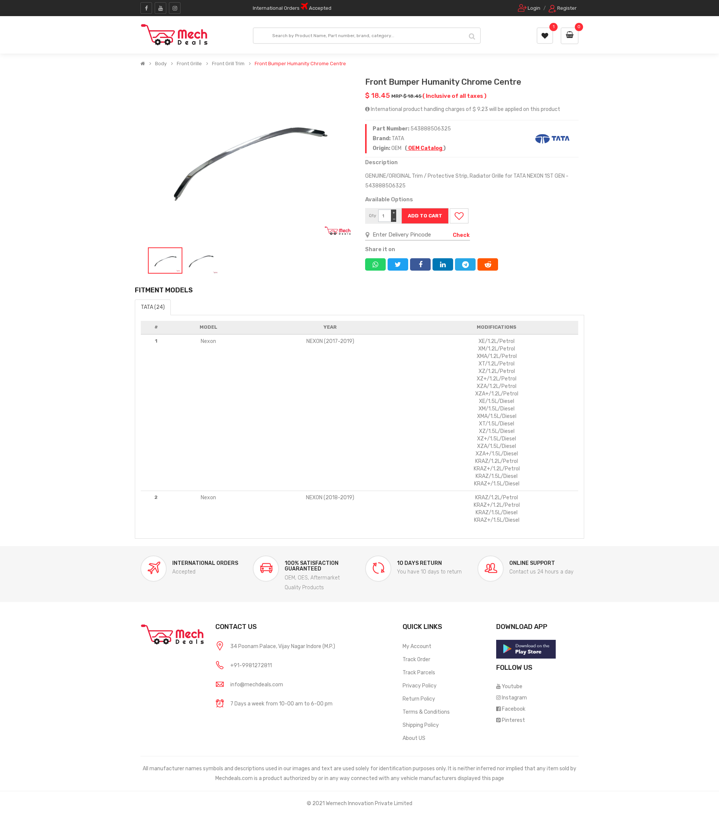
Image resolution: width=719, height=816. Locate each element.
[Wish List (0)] (545, 35)
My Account (417, 646)
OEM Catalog (425, 148)
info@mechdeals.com (256, 684)
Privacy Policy (420, 686)
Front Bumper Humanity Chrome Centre (300, 63)
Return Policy (419, 699)
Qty (372, 215)
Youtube (512, 686)
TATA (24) (153, 307)
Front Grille (189, 63)
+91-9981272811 (251, 665)
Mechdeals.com (234, 778)
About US (414, 738)
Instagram (514, 698)
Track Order (416, 659)
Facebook (513, 709)
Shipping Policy (421, 725)
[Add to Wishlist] (459, 215)
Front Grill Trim (228, 63)
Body (161, 63)
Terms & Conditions (426, 712)
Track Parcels (419, 672)
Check (461, 235)
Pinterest (513, 720)
